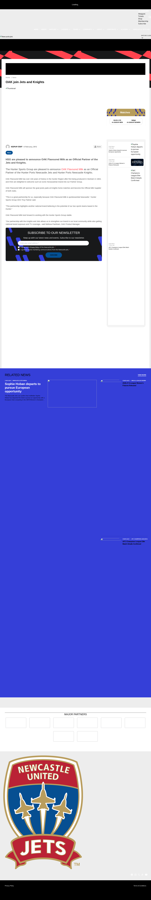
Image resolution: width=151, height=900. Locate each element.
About (99, 29)
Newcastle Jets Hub (141, 29)
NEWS (36, 29)
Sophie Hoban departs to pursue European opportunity (22, 387)
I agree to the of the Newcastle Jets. (38, 247)
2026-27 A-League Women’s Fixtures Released (133, 384)
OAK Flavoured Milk (72, 169)
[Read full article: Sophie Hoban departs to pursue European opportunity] (137, 149)
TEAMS (75, 29)
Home (8, 77)
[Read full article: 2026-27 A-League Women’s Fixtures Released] (137, 162)
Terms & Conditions (140, 886)
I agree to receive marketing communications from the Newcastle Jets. (45, 250)
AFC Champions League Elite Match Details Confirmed (134, 543)
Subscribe (53, 255)
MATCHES (52, 29)
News (14, 77)
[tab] (117, 121)
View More (142, 375)
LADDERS (64, 29)
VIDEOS (43, 29)
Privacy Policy (34, 247)
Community (87, 29)
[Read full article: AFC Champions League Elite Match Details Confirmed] (137, 246)
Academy (124, 29)
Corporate (111, 29)
